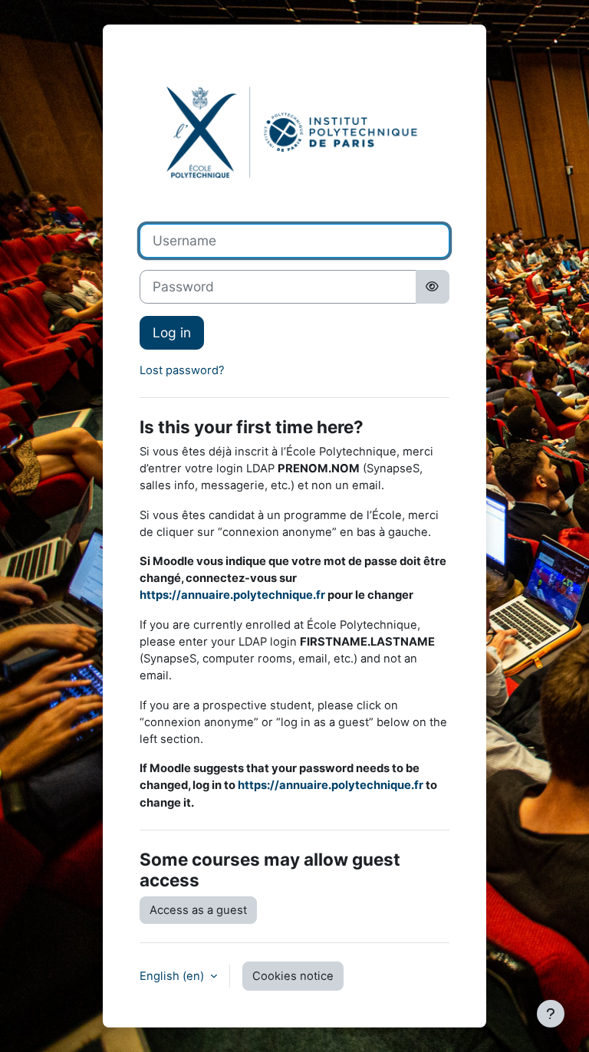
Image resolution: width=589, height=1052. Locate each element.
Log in (172, 332)
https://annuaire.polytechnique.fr (232, 595)
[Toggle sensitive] (433, 287)
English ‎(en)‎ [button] (173, 976)
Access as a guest (198, 910)
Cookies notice (293, 976)
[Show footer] (550, 1013)
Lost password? (182, 370)
